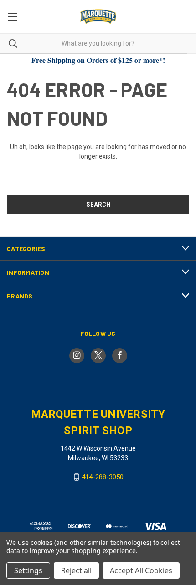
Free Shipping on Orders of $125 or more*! (98, 60)
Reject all (76, 570)
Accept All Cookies (141, 570)
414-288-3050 (103, 477)
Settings (28, 570)
